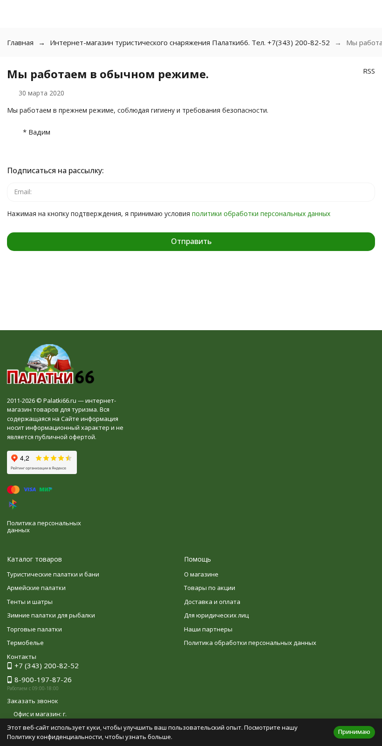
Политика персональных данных (44, 527)
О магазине (201, 574)
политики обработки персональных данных (261, 213)
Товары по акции (209, 587)
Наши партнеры (208, 629)
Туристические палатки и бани (53, 574)
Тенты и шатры (30, 601)
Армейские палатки (36, 587)
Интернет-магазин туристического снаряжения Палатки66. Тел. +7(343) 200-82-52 (190, 42)
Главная (20, 42)
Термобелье (25, 642)
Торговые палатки (34, 629)
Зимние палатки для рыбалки (51, 615)
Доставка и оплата (212, 601)
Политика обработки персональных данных (250, 642)
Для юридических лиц (216, 615)
